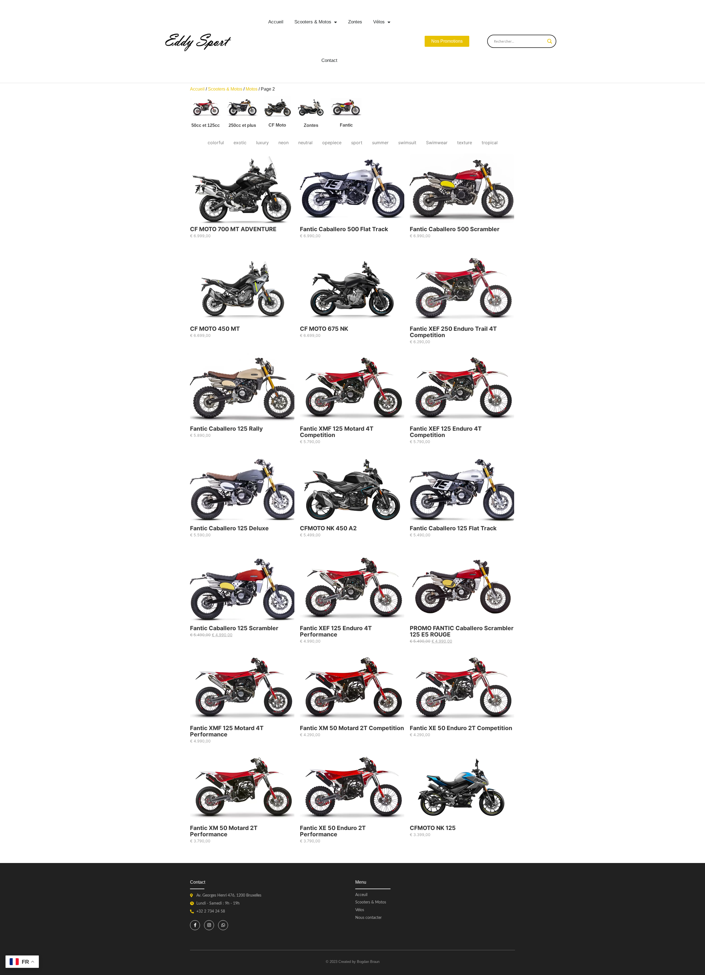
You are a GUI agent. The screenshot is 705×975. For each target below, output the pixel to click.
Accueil (275, 21)
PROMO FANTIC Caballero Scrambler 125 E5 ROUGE (462, 631)
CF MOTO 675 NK (324, 329)
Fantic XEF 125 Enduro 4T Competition (446, 431)
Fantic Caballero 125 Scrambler (234, 628)
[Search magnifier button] (550, 41)
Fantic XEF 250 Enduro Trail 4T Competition (453, 332)
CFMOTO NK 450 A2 (328, 528)
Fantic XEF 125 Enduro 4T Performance (336, 631)
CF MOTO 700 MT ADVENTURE (233, 229)
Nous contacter (368, 918)
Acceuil (361, 895)
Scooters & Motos (312, 21)
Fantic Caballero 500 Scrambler (455, 229)
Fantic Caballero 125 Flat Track (453, 528)
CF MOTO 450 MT (215, 329)
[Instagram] (209, 925)
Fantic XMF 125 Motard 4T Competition (336, 431)
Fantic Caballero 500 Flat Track (344, 229)
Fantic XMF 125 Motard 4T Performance (227, 731)
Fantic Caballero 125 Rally (226, 428)
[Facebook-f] (195, 925)
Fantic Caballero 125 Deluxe (229, 528)
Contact (329, 60)
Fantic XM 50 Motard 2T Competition (352, 728)
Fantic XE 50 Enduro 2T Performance (333, 830)
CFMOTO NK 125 (433, 827)
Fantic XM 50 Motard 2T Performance (223, 830)
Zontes (355, 21)
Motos (251, 89)
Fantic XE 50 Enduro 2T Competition (461, 728)
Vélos (379, 21)
